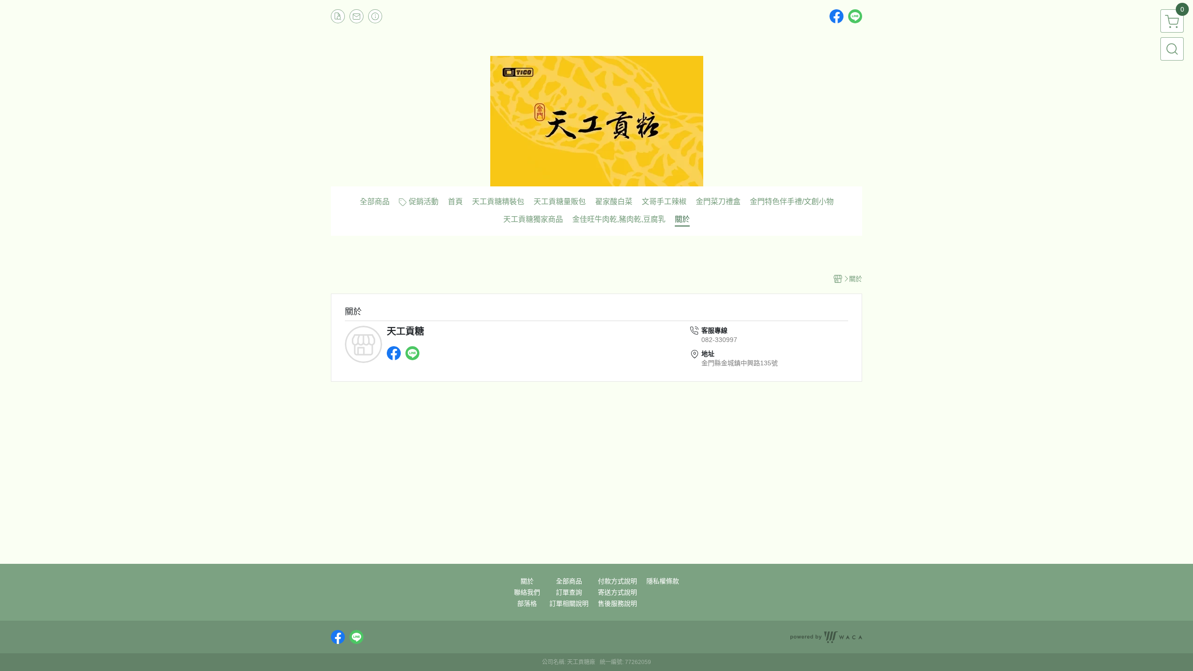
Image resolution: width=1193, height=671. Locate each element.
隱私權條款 (662, 581)
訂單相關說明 (569, 603)
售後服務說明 (617, 603)
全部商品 (569, 581)
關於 (527, 581)
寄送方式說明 (617, 592)
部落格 (527, 603)
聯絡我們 (527, 592)
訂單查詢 (569, 592)
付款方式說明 (617, 581)
